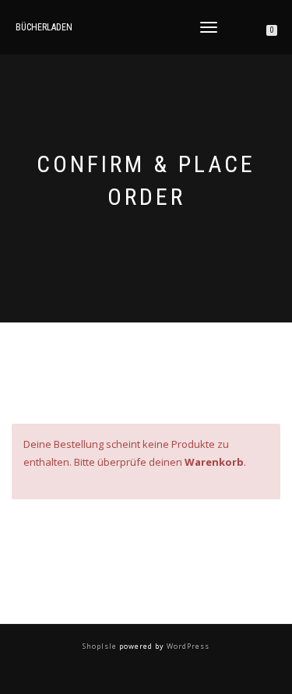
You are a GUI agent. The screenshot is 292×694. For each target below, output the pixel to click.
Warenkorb (214, 462)
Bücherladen (44, 27)
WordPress (186, 646)
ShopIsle (101, 646)
